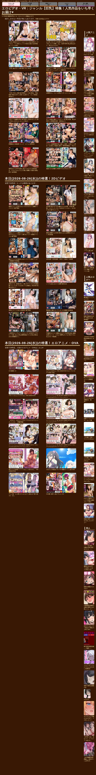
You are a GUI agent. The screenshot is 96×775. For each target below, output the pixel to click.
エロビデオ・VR (25, 1)
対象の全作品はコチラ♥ (42, 19)
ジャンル (35, 1)
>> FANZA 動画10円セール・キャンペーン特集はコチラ (18, 16)
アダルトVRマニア (7, 1)
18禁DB (17, 1)
